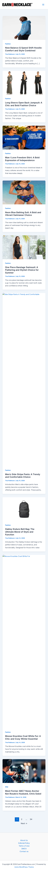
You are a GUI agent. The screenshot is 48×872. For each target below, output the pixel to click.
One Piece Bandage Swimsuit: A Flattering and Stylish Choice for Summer (22, 270)
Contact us (24, 851)
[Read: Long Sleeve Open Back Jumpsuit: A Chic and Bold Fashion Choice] (24, 83)
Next (24, 823)
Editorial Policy (24, 843)
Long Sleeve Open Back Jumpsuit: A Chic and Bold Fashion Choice (23, 104)
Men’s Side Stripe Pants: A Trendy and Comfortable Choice (22, 475)
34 (31, 819)
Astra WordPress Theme (24, 867)
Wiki (6, 787)
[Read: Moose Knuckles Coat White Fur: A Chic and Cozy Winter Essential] (24, 641)
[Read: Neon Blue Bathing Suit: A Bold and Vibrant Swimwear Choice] (24, 192)
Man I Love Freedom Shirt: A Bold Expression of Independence (22, 159)
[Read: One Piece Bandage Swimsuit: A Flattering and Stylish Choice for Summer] (24, 247)
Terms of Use (24, 846)
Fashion (8, 44)
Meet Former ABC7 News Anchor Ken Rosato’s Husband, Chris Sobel (23, 792)
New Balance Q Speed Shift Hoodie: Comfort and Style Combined (23, 49)
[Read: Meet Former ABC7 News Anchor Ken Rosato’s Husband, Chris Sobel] (24, 771)
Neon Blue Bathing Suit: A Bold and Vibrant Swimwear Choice (23, 213)
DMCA (24, 849)
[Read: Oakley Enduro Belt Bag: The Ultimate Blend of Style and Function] (24, 509)
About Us (24, 840)
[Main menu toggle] (43, 4)
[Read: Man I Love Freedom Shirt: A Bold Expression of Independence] (24, 137)
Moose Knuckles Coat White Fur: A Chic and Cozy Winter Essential (23, 737)
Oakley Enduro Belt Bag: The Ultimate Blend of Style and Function (19, 532)
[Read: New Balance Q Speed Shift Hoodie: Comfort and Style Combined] (24, 28)
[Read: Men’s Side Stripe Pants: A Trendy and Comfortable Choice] (24, 379)
